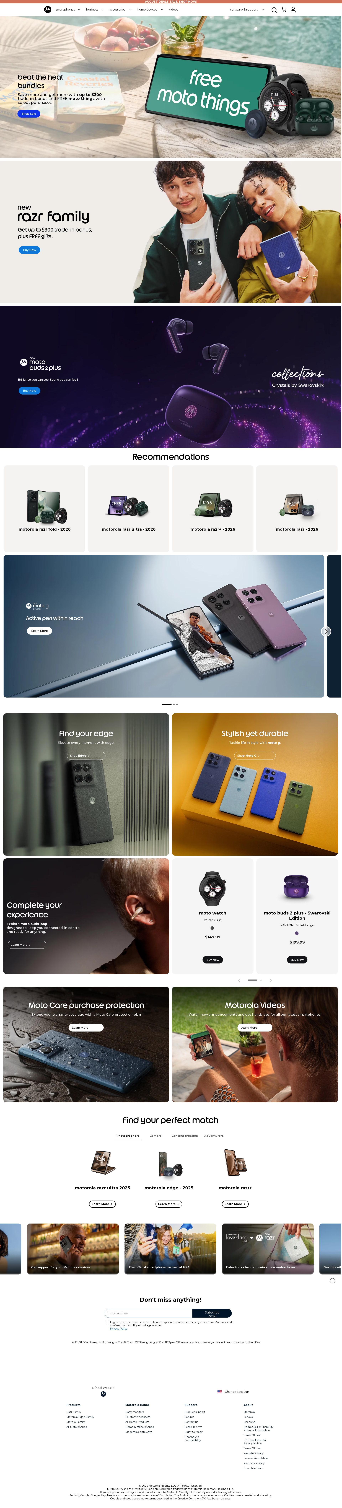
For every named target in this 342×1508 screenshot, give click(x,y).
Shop (78, 755)
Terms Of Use (251, 1448)
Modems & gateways (138, 1432)
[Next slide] (326, 631)
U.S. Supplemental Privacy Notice (254, 1442)
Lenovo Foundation (255, 1458)
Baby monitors (134, 1412)
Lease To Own (193, 1427)
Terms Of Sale (252, 1435)
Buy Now (212, 960)
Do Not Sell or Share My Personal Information (258, 1428)
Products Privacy (254, 1463)
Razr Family (73, 1412)
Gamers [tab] (155, 1136)
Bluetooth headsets (137, 1417)
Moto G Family (75, 1422)
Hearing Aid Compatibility (193, 1438)
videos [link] (173, 9)
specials (26, 535)
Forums (189, 1417)
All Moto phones (76, 1427)
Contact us (191, 1422)
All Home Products (137, 1422)
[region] (170, 1255)
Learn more (39, 631)
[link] (284, 11)
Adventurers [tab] (214, 1136)
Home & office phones (139, 1427)
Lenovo (248, 1417)
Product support (195, 1412)
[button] (68, 9)
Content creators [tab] (185, 1136)
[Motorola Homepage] (47, 12)
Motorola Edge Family (80, 1417)
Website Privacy (253, 1453)
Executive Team (253, 1468)
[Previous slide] (239, 980)
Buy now (59, 535)
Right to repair (194, 1432)
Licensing (249, 1422)
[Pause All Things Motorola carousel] (332, 1280)
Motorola (249, 1412)
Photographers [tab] (127, 1136)
